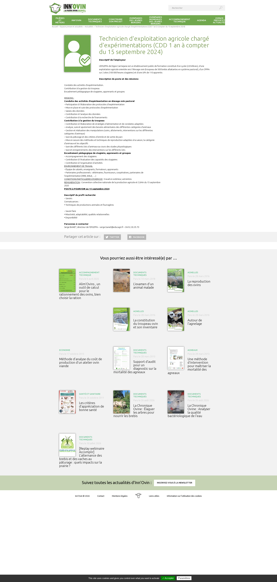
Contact (100, 496)
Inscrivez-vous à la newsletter (174, 483)
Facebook (138, 237)
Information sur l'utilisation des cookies (184, 496)
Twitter (114, 237)
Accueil (55, 27)
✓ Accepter (168, 578)
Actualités (89, 27)
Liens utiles (154, 496)
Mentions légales (120, 496)
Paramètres (184, 578)
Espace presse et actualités (71, 27)
